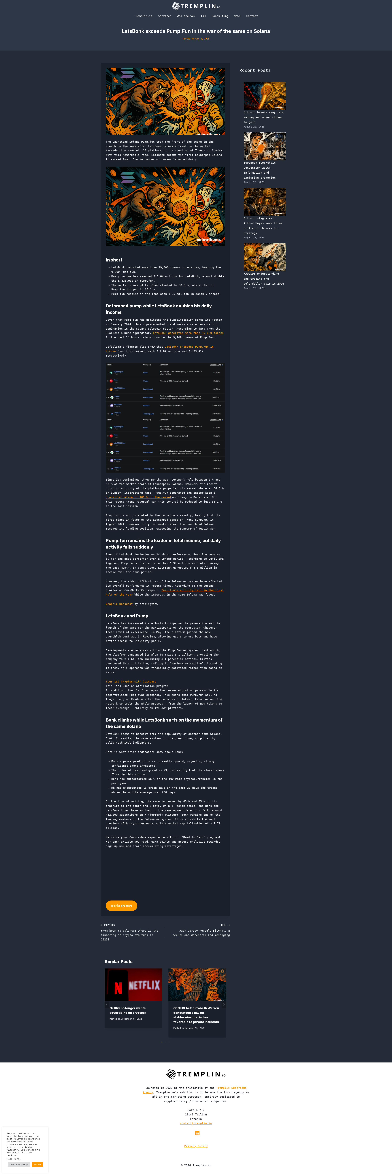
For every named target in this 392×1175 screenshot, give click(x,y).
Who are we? (186, 16)
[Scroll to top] (384, 1162)
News (237, 16)
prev (107, 1004)
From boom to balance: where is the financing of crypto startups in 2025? (129, 932)
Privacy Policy (196, 1146)
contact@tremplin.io (196, 1123)
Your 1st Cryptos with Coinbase (131, 681)
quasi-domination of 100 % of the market (139, 497)
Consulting (220, 16)
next (224, 1004)
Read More (13, 1159)
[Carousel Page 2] (165, 1042)
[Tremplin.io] (196, 6)
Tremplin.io (143, 16)
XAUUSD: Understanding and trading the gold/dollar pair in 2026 (264, 278)
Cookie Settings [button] (18, 1165)
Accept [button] (37, 1165)
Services (165, 16)
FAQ (203, 16)
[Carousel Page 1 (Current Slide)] (162, 1042)
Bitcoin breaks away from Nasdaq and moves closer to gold (264, 117)
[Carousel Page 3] (169, 1042)
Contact (252, 16)
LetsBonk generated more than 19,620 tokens (188, 333)
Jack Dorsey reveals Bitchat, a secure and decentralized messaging (201, 930)
